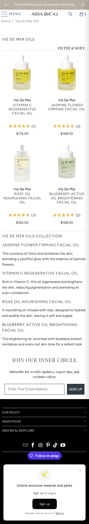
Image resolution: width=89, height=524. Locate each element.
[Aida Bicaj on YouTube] (63, 445)
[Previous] (6, 5)
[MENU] (2, 14)
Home (5, 21)
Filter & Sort (71, 48)
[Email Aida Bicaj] (25, 445)
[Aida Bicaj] (44, 14)
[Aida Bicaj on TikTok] (55, 445)
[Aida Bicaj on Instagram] (40, 445)
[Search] (70, 14)
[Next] (82, 5)
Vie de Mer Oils (27, 21)
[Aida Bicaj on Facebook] (33, 445)
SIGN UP (75, 389)
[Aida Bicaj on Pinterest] (48, 445)
